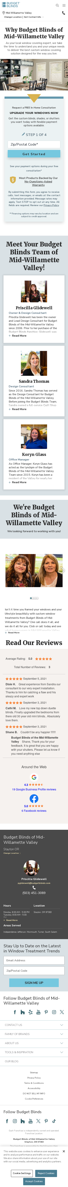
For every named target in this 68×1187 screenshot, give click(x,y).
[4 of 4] (37, 598)
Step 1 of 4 (36, 134)
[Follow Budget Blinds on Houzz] (22, 1012)
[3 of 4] (35, 598)
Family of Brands (17, 1034)
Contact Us (13, 1025)
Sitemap (34, 1072)
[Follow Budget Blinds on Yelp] (30, 1012)
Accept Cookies (34, 1181)
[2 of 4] (33, 598)
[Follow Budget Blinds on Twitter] (61, 1012)
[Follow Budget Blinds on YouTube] (38, 1012)
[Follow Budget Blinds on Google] (6, 1012)
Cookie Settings (22, 1173)
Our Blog (11, 1061)
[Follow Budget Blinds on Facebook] (14, 1012)
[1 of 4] (31, 598)
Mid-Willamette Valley (19, 13)
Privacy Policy (51, 205)
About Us (12, 1043)
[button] (13, 17)
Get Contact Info (32, 17)
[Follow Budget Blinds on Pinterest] (46, 1012)
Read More (19, 336)
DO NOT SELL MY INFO (34, 1093)
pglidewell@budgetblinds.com (34, 883)
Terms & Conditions (34, 1083)
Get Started (34, 154)
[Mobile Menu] (64, 5)
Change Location (11, 853)
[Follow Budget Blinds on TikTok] (54, 1121)
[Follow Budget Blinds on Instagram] (54, 1012)
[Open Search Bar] (57, 5)
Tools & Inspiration (19, 1052)
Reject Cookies (46, 1173)
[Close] (64, 1151)
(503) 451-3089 (63, 13)
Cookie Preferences (34, 1098)
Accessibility (34, 1088)
